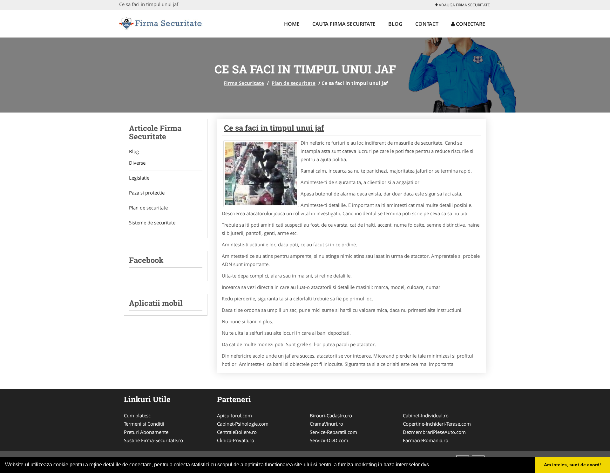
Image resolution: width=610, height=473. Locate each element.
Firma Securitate (244, 83)
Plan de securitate (293, 83)
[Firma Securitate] (161, 23)
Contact (426, 23)
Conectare (470, 23)
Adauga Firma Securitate (464, 5)
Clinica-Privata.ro (235, 440)
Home (292, 23)
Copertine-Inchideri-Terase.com (437, 424)
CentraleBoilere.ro (237, 432)
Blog (395, 23)
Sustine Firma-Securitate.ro (153, 440)
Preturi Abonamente (146, 432)
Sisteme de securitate (152, 222)
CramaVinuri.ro (326, 424)
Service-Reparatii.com (333, 432)
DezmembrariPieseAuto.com (434, 432)
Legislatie (139, 178)
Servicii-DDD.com (329, 440)
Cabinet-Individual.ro (426, 415)
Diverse (137, 163)
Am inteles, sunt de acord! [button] (572, 464)
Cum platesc (137, 415)
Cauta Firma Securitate (344, 23)
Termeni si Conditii (144, 424)
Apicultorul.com (234, 415)
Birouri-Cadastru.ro (331, 415)
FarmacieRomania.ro (425, 440)
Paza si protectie (147, 192)
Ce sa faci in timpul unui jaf (274, 128)
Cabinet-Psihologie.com (242, 424)
